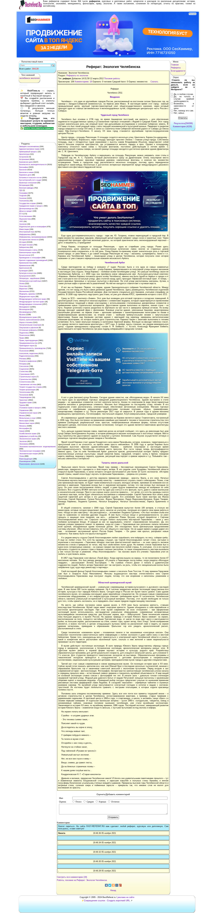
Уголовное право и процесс (30, 408)
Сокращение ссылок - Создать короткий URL (107, 900)
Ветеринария (24, 185)
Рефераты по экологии (77, 75)
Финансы (22, 426)
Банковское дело (26, 162)
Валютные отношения (28, 183)
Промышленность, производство (32, 348)
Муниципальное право (28, 317)
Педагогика (23, 333)
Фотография (24, 428)
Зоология (23, 224)
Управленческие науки (28, 413)
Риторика (23, 364)
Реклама (22, 359)
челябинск (24, 78)
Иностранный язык (26, 232)
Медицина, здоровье (27, 294)
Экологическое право (27, 439)
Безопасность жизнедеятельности (33, 164)
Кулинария (23, 271)
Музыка (22, 314)
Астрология (23, 157)
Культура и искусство (28, 273)
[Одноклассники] (113, 885)
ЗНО (21, 221)
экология (35, 78)
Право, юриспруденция (28, 340)
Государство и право (27, 203)
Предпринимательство (28, 343)
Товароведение (25, 397)
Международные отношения (30, 304)
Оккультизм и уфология (28, 327)
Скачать (154, 81)
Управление (24, 410)
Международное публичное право (32, 299)
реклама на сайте (125, 897)
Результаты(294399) (183, 123)
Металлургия (24, 309)
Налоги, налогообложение (29, 320)
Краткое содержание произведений (33, 260)
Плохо (78, 802)
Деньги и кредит (25, 211)
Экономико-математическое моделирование (37, 446)
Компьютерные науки (27, 252)
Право (21, 338)
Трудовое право (25, 402)
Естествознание (25, 216)
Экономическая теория (28, 454)
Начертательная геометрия (30, 325)
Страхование (24, 374)
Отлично (115, 802)
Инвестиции (24, 229)
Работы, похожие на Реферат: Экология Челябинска (82, 880)
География (23, 193)
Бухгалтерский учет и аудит (30, 180)
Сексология (24, 366)
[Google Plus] (120, 885)
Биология (23, 170)
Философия (24, 421)
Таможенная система (28, 384)
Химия (21, 431)
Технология (23, 395)
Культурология (25, 276)
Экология (23, 441)
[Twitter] (109, 885)
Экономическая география (30, 451)
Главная (175, 65)
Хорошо (102, 802)
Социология (24, 369)
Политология (24, 335)
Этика (21, 456)
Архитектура (24, 154)
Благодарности (178, 71)
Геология (22, 198)
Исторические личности (28, 240)
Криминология (25, 265)
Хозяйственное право (28, 433)
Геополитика (24, 201)
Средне (90, 802)
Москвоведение (25, 312)
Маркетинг (23, 289)
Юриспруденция (25, 459)
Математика (24, 291)
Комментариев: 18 (83, 81)
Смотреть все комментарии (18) (72, 877)
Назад (113, 890)
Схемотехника (25, 382)
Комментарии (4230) (182, 126)
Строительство (25, 379)
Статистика (23, 371)
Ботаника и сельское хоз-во (30, 177)
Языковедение (25, 461)
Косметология (24, 255)
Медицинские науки (27, 296)
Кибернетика (24, 247)
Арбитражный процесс (28, 152)
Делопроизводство (26, 208)
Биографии (23, 167)
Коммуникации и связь (28, 250)
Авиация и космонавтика (29, 146)
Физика (22, 415)
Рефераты (176, 67)
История (22, 242)
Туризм (22, 405)
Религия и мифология (28, 361)
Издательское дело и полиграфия (32, 227)
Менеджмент (24, 307)
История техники (26, 245)
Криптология (24, 268)
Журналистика (25, 219)
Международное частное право (31, 302)
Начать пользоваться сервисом (39, 128)
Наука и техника (25, 322)
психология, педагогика (28, 353)
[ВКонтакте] (106, 885)
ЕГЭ (21, 214)
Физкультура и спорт (27, 418)
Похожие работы (112, 78)
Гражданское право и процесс (31, 206)
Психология (24, 351)
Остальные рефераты (28, 330)
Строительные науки (27, 377)
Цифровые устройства (28, 436)
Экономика (23, 444)
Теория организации (27, 390)
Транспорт (23, 400)
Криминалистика (25, 263)
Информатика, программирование (33, 237)
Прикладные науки (26, 346)
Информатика (24, 234)
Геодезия (22, 195)
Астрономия (24, 159)
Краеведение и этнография (30, 258)
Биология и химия (26, 172)
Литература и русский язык (30, 281)
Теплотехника (24, 392)
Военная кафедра (26, 188)
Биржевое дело (25, 175)
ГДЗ (20, 190)
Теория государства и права (30, 387)
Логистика (23, 286)
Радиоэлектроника (26, 356)
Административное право (29, 149)
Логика (22, 283)
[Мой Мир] (116, 885)
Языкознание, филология (29, 464)
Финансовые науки (26, 423)
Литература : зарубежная (29, 278)
